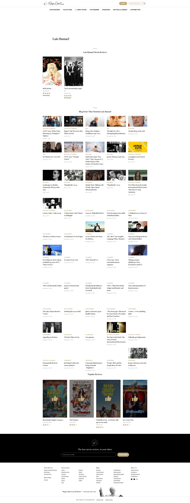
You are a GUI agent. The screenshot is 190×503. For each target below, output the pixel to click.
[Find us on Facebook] (131, 479)
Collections (67, 9)
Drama (63, 478)
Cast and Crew (47, 474)
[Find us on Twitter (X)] (137, 479)
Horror (63, 480)
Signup (123, 3)
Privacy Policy (109, 499)
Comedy (63, 474)
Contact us (134, 472)
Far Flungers (99, 478)
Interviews (106, 9)
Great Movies (82, 9)
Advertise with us (135, 474)
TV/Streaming (94, 9)
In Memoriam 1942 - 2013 (89, 491)
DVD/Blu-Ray (117, 470)
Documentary (65, 476)
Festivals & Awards (120, 9)
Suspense (81, 478)
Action (63, 470)
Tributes (98, 482)
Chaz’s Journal (100, 472)
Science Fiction (83, 476)
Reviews (98, 470)
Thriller (80, 480)
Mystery (81, 470)
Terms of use (99, 499)
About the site (134, 470)
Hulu (62, 482)
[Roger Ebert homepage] (54, 3)
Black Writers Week (119, 474)
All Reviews (47, 472)
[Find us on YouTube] (134, 479)
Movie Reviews (55, 9)
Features (116, 476)
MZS (97, 476)
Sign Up (46, 480)
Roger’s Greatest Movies (50, 470)
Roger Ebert (117, 480)
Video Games (117, 472)
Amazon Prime (65, 472)
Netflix (80, 472)
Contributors (135, 9)
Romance (81, 474)
